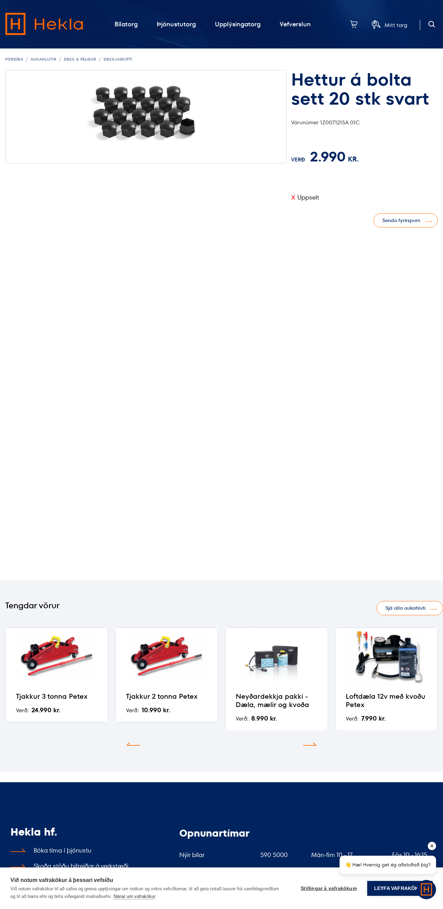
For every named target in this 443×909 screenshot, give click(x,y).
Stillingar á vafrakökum (329, 888)
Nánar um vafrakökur (134, 896)
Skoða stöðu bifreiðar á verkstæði (81, 866)
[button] (133, 744)
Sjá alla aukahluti (405, 607)
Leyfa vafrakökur (400, 888)
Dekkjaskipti (117, 59)
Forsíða (14, 59)
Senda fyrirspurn (401, 220)
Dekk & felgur (80, 59)
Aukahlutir (43, 59)
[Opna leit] (432, 24)
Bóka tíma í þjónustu (62, 850)
